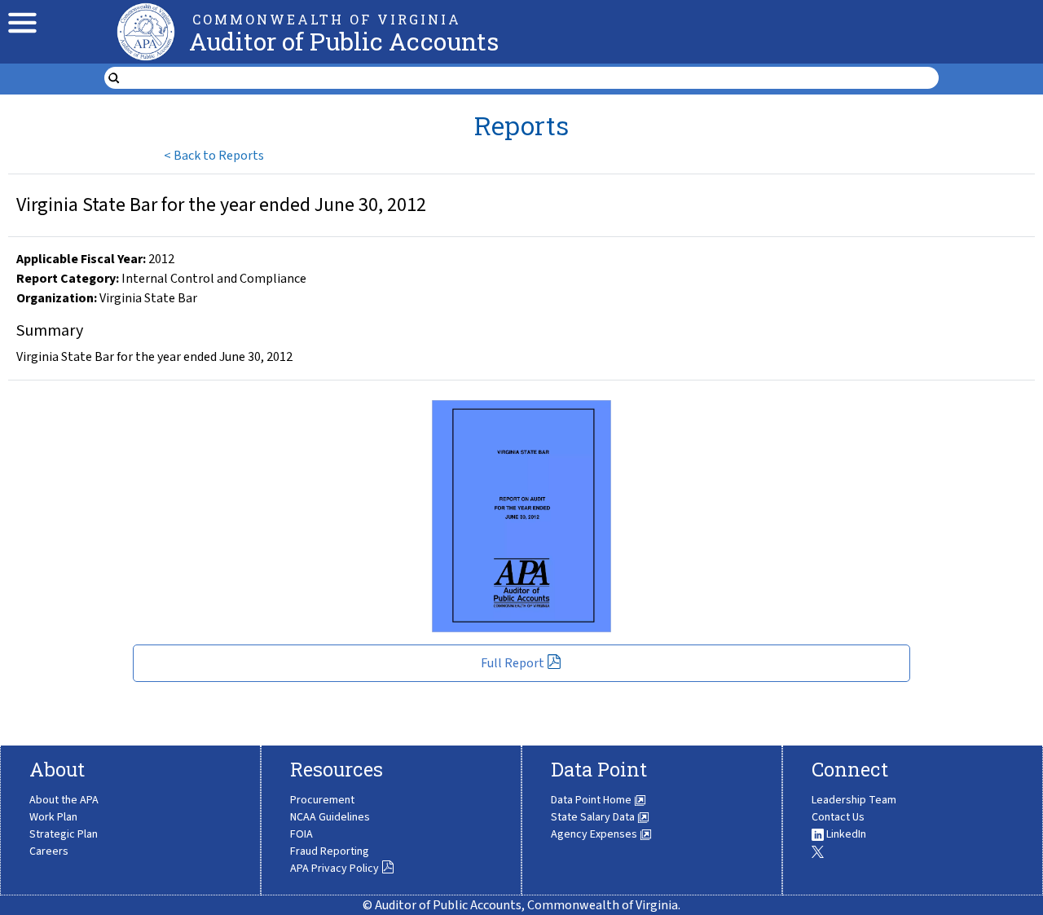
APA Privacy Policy (334, 868)
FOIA (301, 834)
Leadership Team (854, 800)
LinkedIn (845, 834)
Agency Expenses (595, 834)
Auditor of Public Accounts (344, 41)
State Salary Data (594, 817)
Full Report (512, 663)
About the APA (64, 800)
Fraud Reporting (329, 851)
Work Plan (53, 817)
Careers (48, 851)
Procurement (322, 800)
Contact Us (838, 817)
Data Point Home (592, 800)
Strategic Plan (63, 834)
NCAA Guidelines (330, 817)
